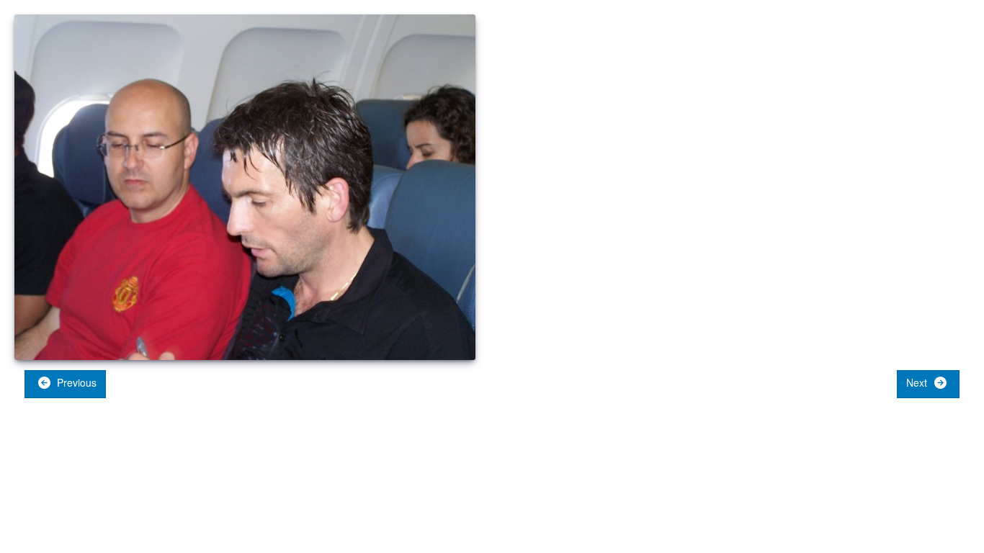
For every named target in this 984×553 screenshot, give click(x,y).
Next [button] (918, 382)
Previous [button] (75, 382)
